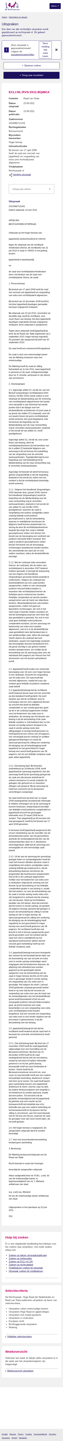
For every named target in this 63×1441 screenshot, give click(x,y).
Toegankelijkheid (40, 1434)
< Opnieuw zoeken (31, 65)
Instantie (13, 98)
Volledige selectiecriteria (19, 1336)
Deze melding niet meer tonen (45, 49)
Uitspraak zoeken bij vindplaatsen (26, 1271)
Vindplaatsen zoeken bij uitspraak (26, 1268)
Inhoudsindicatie (18, 146)
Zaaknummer (16, 119)
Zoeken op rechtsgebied (21, 1264)
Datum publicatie (14, 113)
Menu (54, 6)
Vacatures (6, 1438)
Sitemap (12, 1434)
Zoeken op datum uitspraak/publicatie (28, 1255)
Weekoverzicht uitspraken (20, 1371)
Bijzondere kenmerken (15, 137)
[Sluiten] (56, 50)
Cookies (28, 1434)
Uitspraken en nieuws (18, 17)
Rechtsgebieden (17, 127)
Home (4, 17)
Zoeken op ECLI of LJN (21, 1261)
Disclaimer (23, 1438)
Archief (14, 1438)
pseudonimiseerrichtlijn (22, 54)
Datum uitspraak (14, 105)
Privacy (21, 1434)
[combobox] (31, 189)
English (5, 1434)
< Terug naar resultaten (31, 75)
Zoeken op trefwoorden (20, 1258)
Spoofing (52, 1434)
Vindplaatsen (16, 166)
